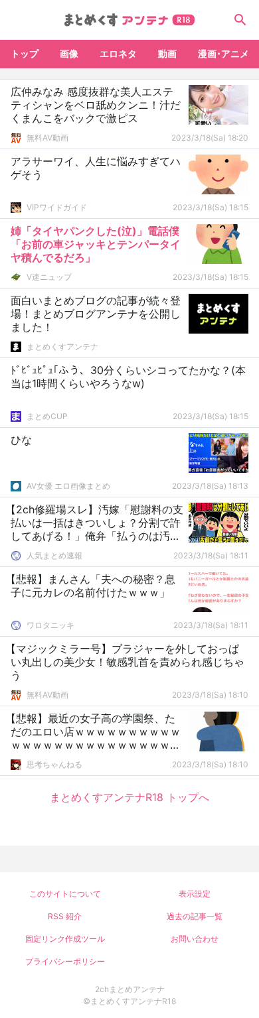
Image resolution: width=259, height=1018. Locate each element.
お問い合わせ (194, 939)
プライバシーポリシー (65, 961)
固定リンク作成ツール (65, 939)
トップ (25, 53)
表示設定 (195, 894)
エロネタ (118, 53)
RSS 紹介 (65, 916)
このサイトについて (65, 894)
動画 (167, 53)
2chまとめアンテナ (130, 989)
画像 (69, 53)
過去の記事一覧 (194, 916)
